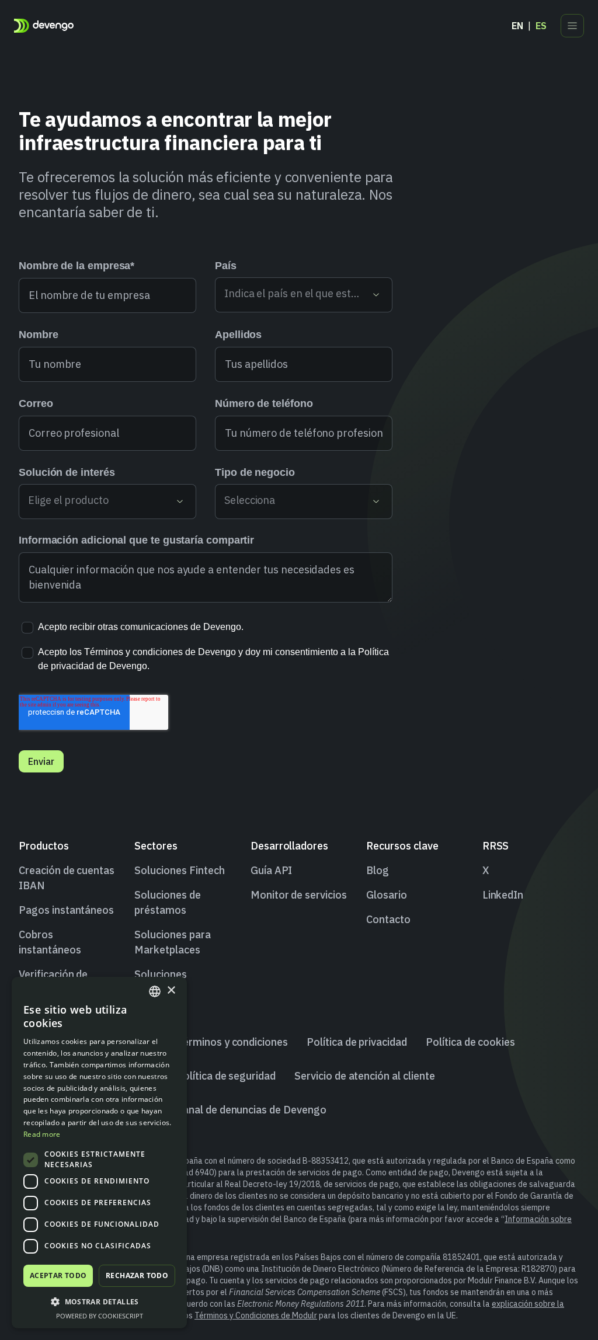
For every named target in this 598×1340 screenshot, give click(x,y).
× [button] (170, 990)
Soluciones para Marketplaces (172, 942)
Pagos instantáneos (66, 910)
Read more (42, 1134)
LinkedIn (503, 895)
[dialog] (99, 1152)
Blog (377, 870)
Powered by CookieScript (99, 1315)
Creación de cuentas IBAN (66, 878)
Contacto (388, 919)
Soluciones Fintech (179, 870)
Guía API (272, 870)
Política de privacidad (357, 1042)
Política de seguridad (226, 1076)
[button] (99, 1301)
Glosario (386, 895)
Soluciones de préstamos (167, 902)
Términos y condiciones (232, 1042)
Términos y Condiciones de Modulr (255, 1315)
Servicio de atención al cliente (364, 1076)
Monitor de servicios (299, 895)
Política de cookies (470, 1042)
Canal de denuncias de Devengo (251, 1109)
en (517, 26)
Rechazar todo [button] (137, 1275)
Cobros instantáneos (50, 942)
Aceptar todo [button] (58, 1275)
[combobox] (155, 991)
